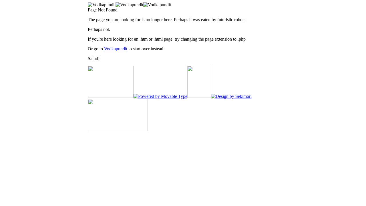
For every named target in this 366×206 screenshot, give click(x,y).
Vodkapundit (115, 48)
